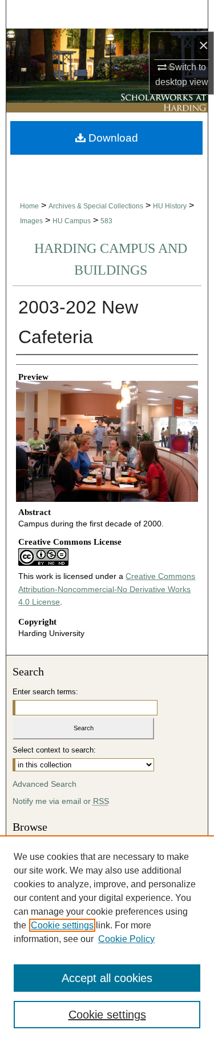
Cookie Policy (126, 939)
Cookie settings (62, 925)
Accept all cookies (107, 978)
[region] (107, 938)
